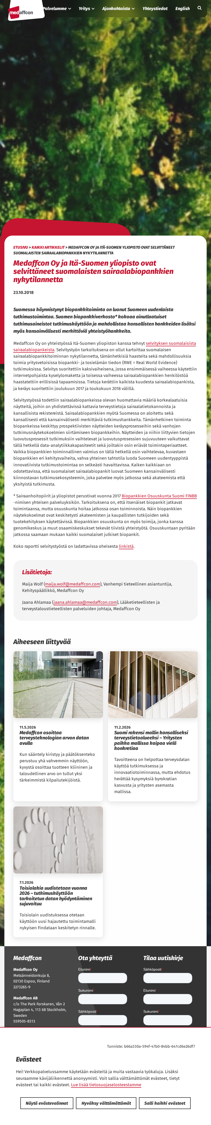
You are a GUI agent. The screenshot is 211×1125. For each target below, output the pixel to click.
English (182, 8)
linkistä (126, 546)
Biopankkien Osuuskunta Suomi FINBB (159, 495)
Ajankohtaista (116, 8)
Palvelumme (55, 8)
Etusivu (20, 247)
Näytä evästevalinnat (47, 1103)
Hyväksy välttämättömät (106, 1103)
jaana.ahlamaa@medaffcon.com (85, 602)
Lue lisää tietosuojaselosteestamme (106, 1084)
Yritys (84, 8)
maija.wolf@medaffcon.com (72, 584)
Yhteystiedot (155, 8)
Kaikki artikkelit (48, 247)
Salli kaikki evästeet (164, 1103)
